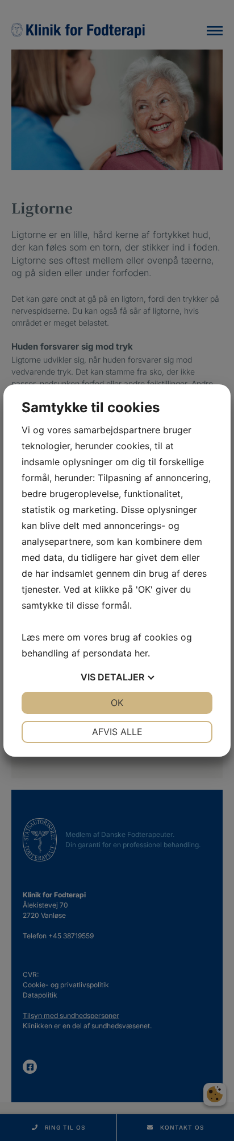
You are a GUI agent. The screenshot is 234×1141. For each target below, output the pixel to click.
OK (117, 702)
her (141, 653)
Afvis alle (117, 731)
